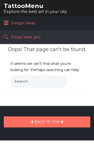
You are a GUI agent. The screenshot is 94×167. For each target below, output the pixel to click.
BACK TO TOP (47, 122)
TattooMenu (23, 6)
